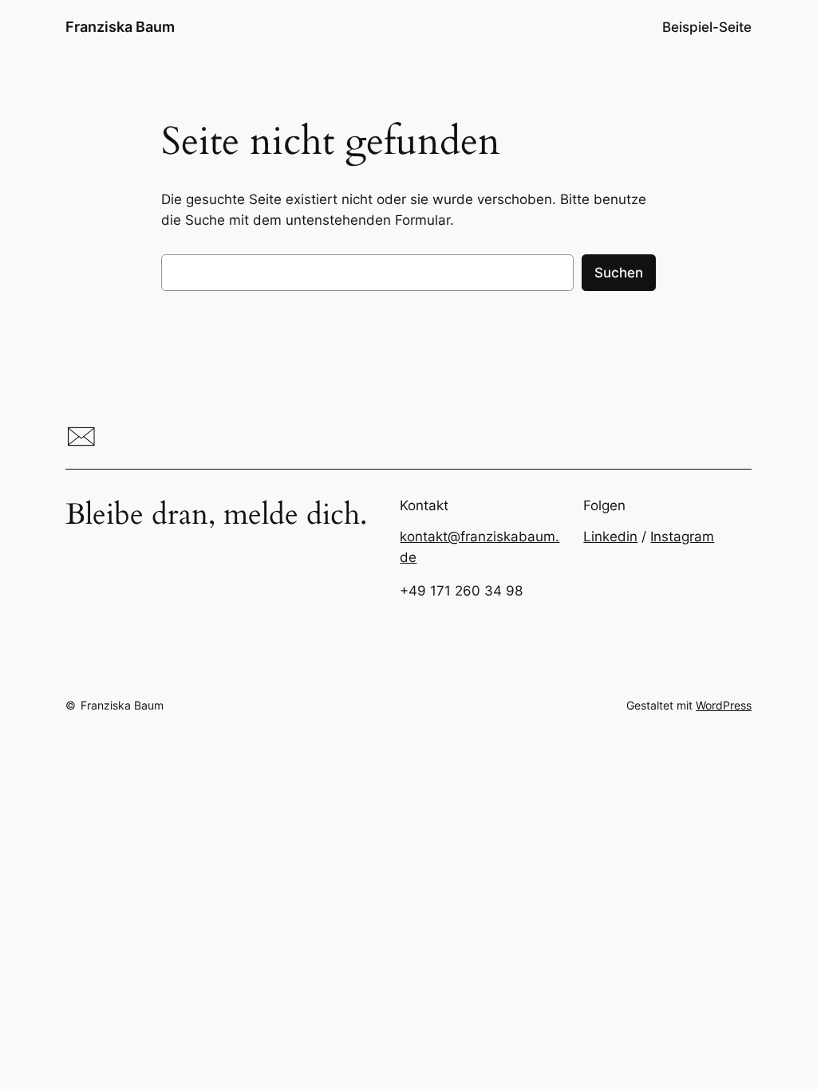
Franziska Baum (120, 26)
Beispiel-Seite (707, 27)
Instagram (682, 536)
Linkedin (610, 536)
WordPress (724, 705)
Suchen (618, 273)
